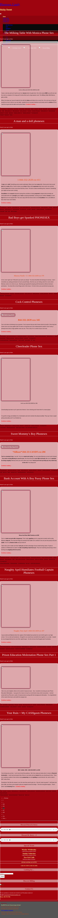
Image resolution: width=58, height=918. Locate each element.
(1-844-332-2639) (33, 865)
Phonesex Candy (10, 4)
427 (4, 810)
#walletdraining (21, 563)
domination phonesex (35, 207)
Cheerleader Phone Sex (29, 346)
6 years (4, 39)
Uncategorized (34, 112)
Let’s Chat (8, 40)
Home (4, 16)
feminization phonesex (36, 557)
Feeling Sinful (6, 19)
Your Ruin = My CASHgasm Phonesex (29, 712)
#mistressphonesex (13, 340)
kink (9, 211)
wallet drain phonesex (35, 563)
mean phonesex (8, 559)
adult (1, 791)
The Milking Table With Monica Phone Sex (29, 32)
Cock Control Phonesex (29, 301)
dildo (3, 110)
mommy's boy (14, 472)
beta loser (28, 563)
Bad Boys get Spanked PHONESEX (29, 217)
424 (4, 804)
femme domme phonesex (40, 336)
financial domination (13, 795)
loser (34, 340)
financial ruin (21, 795)
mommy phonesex (44, 293)
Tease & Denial (3, 792)
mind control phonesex (20, 559)
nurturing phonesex (21, 472)
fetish (6, 211)
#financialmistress (4, 795)
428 (4, 812)
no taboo (6, 112)
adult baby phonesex (4, 293)
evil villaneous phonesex (24, 557)
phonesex (11, 112)
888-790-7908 (7, 896)
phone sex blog (15, 425)
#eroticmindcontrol (4, 340)
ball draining (10, 108)
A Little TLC (6, 21)
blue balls (45, 108)
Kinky (11, 114)
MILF (13, 559)
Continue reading (31, 104)
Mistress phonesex (10, 338)
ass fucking (5, 704)
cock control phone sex (25, 207)
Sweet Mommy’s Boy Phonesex (29, 433)
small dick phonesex (10, 648)
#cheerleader (3, 427)
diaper (8, 472)
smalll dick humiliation (20, 648)
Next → (4, 818)
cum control (27, 340)
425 (4, 806)
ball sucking (21, 108)
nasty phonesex (13, 706)
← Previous (5, 798)
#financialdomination (5, 563)
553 (4, 816)
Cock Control (21, 340)
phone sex (27, 795)
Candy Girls (6, 18)
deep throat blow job (27, 704)
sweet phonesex (30, 472)
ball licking (16, 108)
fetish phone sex (44, 110)
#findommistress (14, 563)
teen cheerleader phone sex (31, 427)
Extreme (29, 110)
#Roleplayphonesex (10, 427)
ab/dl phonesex (3, 470)
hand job (2, 112)
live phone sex (23, 209)
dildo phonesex (16, 110)
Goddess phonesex (31, 791)
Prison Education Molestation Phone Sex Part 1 (29, 654)
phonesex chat (52, 559)
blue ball (40, 108)
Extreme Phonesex (36, 110)
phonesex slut (27, 425)
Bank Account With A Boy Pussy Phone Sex (29, 478)
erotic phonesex (23, 110)
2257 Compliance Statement (7, 910)
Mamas (7, 30)
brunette (20, 704)
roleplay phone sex (18, 112)
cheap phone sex (15, 207)
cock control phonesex (16, 646)
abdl (1, 472)
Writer (11, 39)
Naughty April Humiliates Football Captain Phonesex (29, 571)
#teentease (6, 114)
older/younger (14, 211)
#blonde (2, 114)
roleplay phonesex (27, 112)
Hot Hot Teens (9, 25)
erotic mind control (14, 557)
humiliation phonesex (42, 646)
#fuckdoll (2, 211)
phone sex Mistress (19, 338)
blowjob (36, 108)
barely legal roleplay (20, 427)
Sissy (7, 26)
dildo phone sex (8, 110)
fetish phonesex (51, 110)
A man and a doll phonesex (29, 121)
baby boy (5, 472)
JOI (31, 340)
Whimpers (8, 28)
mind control (49, 791)
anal (1, 704)
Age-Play (9, 207)
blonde (32, 108)
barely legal (27, 108)
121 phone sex (3, 108)
